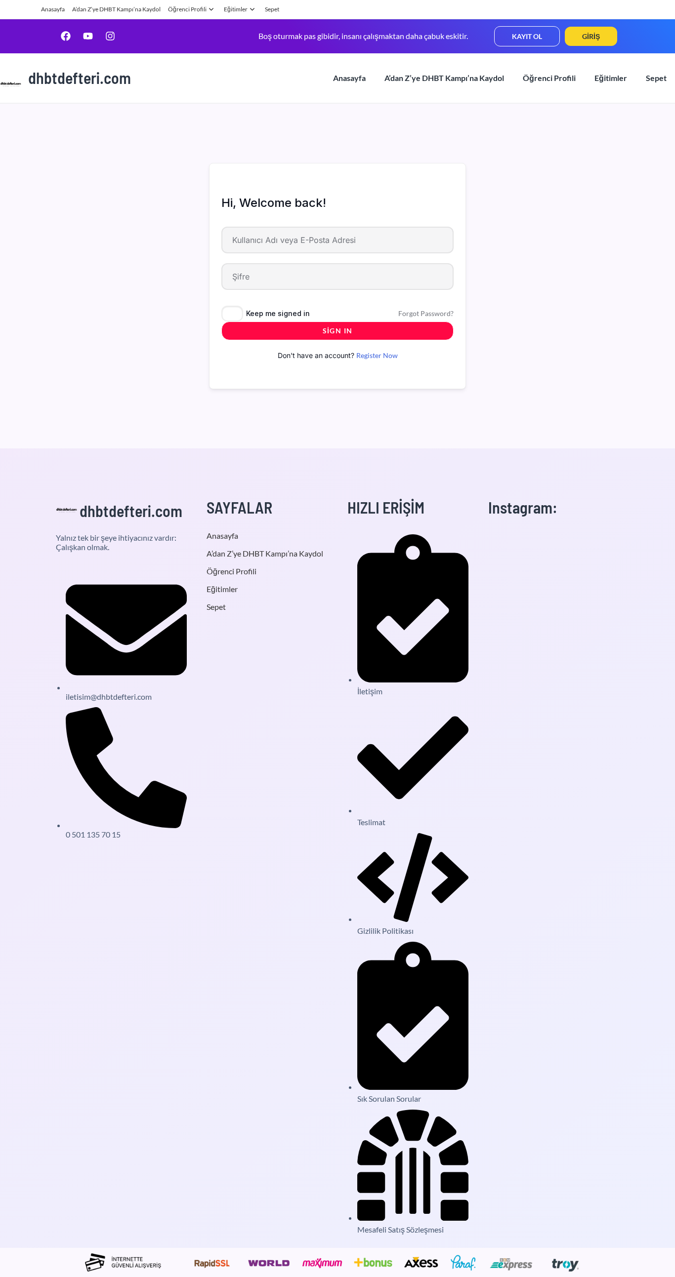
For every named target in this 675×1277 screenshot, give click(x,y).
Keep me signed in (278, 313)
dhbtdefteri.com (79, 77)
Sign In (338, 330)
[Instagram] (110, 36)
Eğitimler (236, 9)
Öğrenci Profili (187, 9)
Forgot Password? (426, 313)
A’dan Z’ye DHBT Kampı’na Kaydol (116, 9)
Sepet (272, 9)
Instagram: (522, 507)
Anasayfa (53, 9)
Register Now (377, 355)
